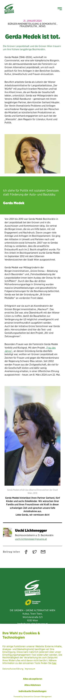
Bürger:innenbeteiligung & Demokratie (32, 23)
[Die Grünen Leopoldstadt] (9, 9)
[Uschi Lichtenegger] (7, 532)
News (42, 26)
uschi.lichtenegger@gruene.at (31, 539)
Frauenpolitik (28, 26)
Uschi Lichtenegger (31, 530)
